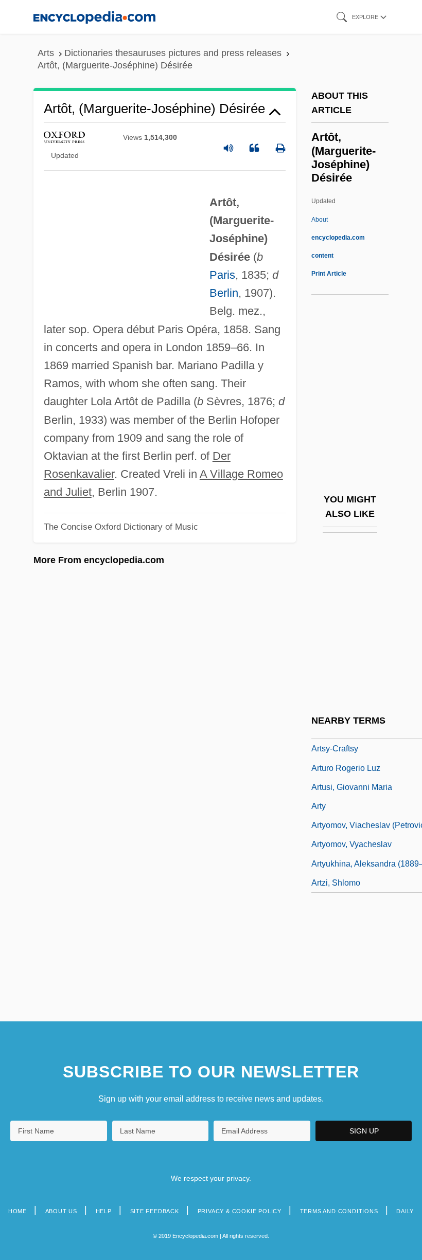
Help (104, 1211)
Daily (405, 1211)
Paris (222, 274)
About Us (61, 1211)
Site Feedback (154, 1211)
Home (17, 1211)
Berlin (223, 292)
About (338, 237)
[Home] (94, 16)
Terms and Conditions (339, 1211)
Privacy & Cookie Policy (240, 1211)
